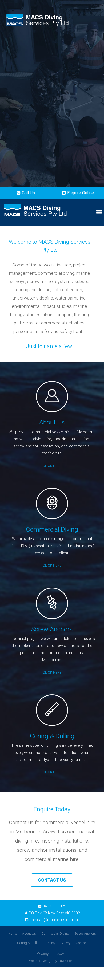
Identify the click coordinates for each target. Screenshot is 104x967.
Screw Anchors (85, 933)
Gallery (65, 943)
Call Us (28, 192)
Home (12, 933)
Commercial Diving (55, 933)
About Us (29, 933)
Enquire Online (80, 192)
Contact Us (52, 880)
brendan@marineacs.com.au (54, 920)
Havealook (65, 961)
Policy (51, 943)
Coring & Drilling (29, 943)
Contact (81, 943)
